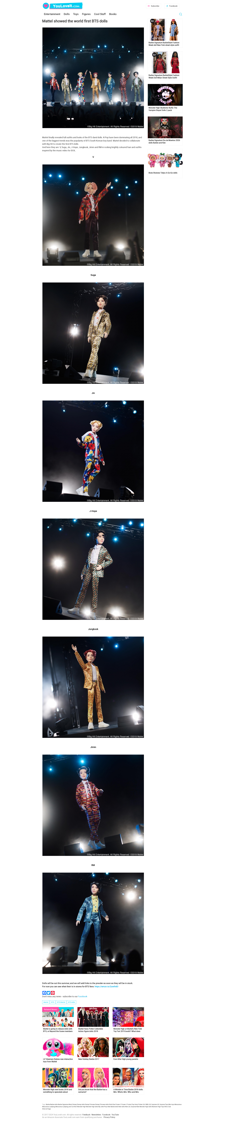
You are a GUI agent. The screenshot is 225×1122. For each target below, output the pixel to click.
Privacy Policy (109, 1117)
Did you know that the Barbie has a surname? (92, 1090)
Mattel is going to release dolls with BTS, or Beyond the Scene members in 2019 (58, 1030)
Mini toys (171, 1104)
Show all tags (46, 1109)
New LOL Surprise (130, 1106)
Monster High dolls (92, 1106)
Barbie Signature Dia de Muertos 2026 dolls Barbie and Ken (164, 141)
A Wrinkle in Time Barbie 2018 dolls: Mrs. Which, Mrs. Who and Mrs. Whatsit (128, 1090)
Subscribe (155, 6)
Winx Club (167, 1106)
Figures (86, 14)
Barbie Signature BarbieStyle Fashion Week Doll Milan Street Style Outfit (164, 76)
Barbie (48, 1104)
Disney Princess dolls (102, 1104)
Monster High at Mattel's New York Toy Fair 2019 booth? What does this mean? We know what (127, 1030)
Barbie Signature (63, 1104)
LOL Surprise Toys (162, 1104)
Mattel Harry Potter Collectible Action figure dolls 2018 (90, 1030)
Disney (74, 1104)
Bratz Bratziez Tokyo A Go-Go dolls (163, 173)
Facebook (173, 6)
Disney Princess (90, 1104)
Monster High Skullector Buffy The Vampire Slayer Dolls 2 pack (163, 109)
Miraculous (178, 1104)
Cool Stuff (100, 14)
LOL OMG (145, 1104)
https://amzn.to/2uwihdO (106, 986)
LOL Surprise (153, 1104)
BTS (52, 1002)
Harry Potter (138, 1104)
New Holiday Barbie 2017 (88, 1059)
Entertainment (52, 14)
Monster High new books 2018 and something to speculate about (57, 1090)
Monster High (81, 1106)
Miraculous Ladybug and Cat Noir (66, 1106)
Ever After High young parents (125, 1059)
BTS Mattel (61, 1002)
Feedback (86, 1114)
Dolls (67, 14)
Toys (76, 14)
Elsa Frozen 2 (116, 1104)
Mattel (45, 1002)
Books (112, 14)
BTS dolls (71, 1002)
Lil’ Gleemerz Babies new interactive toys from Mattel (58, 1060)
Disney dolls (81, 1104)
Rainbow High (156, 1106)
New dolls (121, 1106)
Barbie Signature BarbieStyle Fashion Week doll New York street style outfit (164, 43)
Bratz (70, 1104)
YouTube (115, 1114)
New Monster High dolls (144, 1106)
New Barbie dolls (113, 1106)
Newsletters (96, 1114)
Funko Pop (130, 1104)
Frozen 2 (124, 1104)
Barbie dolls (54, 1104)
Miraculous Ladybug (48, 1106)
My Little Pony (102, 1106)
